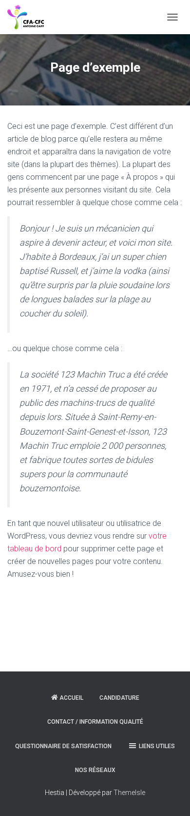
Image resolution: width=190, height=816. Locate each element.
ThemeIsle (129, 792)
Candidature (119, 697)
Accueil (71, 697)
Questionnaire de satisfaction (63, 746)
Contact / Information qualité (95, 721)
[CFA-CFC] (29, 17)
